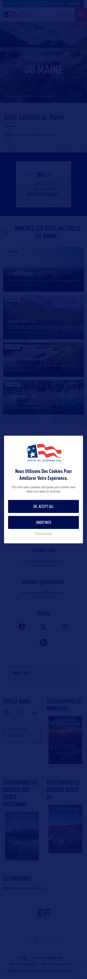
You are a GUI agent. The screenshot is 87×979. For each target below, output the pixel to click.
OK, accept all (43, 506)
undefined (43, 522)
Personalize (43, 533)
